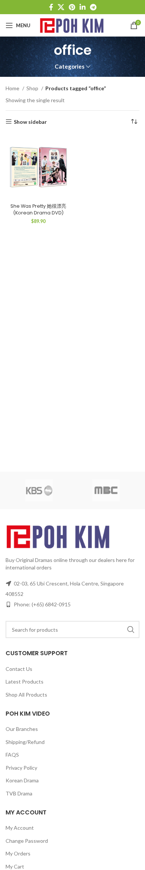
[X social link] (61, 7)
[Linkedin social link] (82, 7)
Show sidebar (30, 122)
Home (13, 88)
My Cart (15, 866)
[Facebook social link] (51, 7)
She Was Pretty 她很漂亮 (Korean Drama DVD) (38, 209)
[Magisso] (105, 490)
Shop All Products (26, 694)
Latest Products (25, 681)
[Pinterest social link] (72, 7)
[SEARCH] (130, 629)
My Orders (18, 853)
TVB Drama (19, 793)
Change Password (27, 841)
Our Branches (22, 729)
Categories (69, 66)
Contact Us (19, 669)
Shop (32, 88)
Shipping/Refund (25, 742)
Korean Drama (22, 780)
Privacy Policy (21, 767)
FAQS (12, 754)
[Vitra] (39, 490)
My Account (20, 828)
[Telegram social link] (93, 7)
